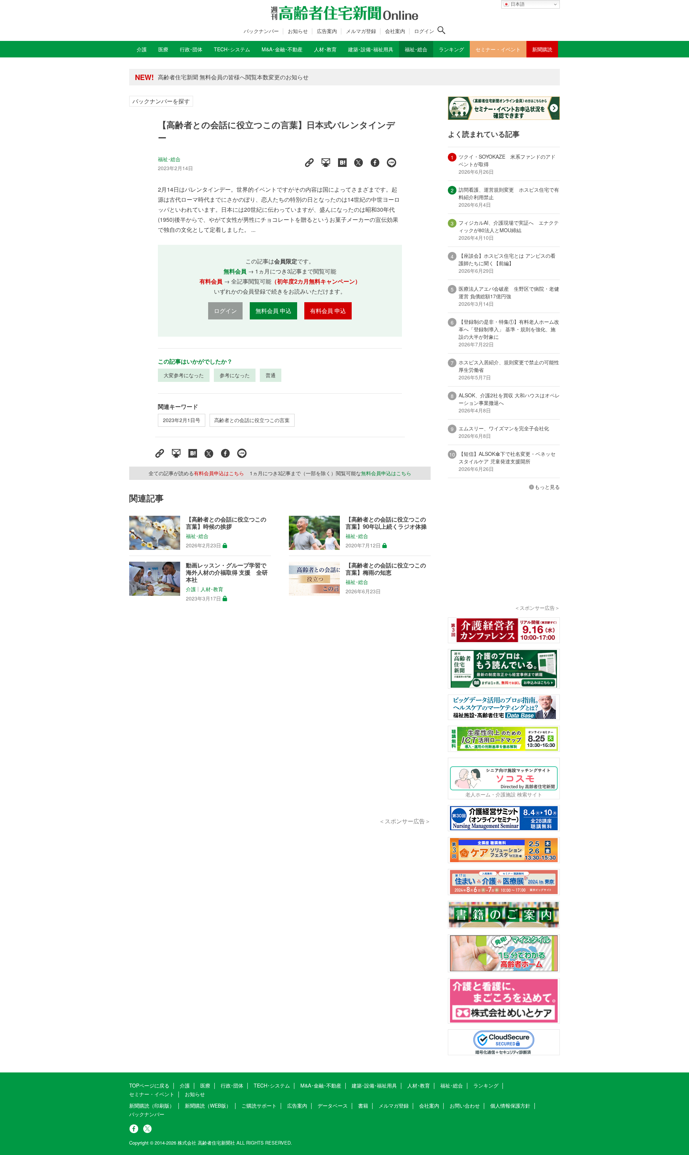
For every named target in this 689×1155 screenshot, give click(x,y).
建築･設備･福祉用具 (374, 1085)
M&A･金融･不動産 (320, 1085)
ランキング (485, 1085)
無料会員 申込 (273, 311)
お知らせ (298, 30)
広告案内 (327, 30)
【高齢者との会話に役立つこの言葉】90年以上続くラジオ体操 (386, 523)
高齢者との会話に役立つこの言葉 (252, 420)
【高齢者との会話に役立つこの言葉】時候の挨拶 (226, 523)
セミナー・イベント (151, 1094)
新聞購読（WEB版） (208, 1105)
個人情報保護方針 (510, 1105)
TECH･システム (272, 1085)
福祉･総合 (169, 159)
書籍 (363, 1105)
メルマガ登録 (361, 30)
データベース (333, 1105)
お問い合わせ (465, 1105)
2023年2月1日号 (181, 420)
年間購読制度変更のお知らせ (195, 77)
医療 (205, 1085)
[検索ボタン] (441, 30)
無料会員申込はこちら (386, 473)
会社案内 (395, 30)
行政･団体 (232, 1085)
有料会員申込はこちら (219, 473)
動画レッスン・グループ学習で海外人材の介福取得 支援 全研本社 (227, 572)
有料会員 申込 (328, 311)
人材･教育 (212, 589)
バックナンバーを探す (161, 101)
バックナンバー (261, 30)
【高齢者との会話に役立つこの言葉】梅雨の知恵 (386, 569)
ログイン (424, 30)
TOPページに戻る (149, 1085)
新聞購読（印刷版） (151, 1105)
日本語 (517, 4)
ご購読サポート (259, 1105)
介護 (191, 589)
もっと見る (547, 486)
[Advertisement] (280, 717)
